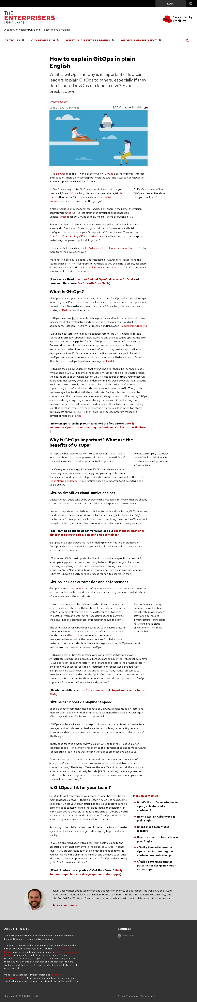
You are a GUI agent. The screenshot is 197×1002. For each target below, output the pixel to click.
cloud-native (104, 197)
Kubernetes (117, 267)
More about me (63, 905)
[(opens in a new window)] (177, 19)
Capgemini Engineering (133, 325)
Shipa (78, 415)
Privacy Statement (128, 996)
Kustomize (95, 236)
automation (77, 588)
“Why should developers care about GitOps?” (115, 248)
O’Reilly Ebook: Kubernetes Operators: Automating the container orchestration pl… (155, 851)
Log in (170, 3)
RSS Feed (128, 935)
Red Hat (67, 310)
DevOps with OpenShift (92, 283)
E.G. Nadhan (76, 193)
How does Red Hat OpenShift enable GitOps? (104, 279)
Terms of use (148, 996)
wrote (63, 216)
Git (69, 212)
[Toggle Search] (187, 40)
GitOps (109, 173)
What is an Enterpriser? (88, 40)
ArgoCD (78, 236)
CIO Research (43, 40)
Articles (12, 40)
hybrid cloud (76, 635)
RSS (191, 4)
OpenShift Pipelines (61, 236)
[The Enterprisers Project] (29, 18)
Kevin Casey (60, 102)
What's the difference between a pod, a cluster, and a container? (157, 806)
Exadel (110, 361)
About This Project (139, 40)
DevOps (60, 173)
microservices (57, 201)
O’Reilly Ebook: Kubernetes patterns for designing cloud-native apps (156, 865)
